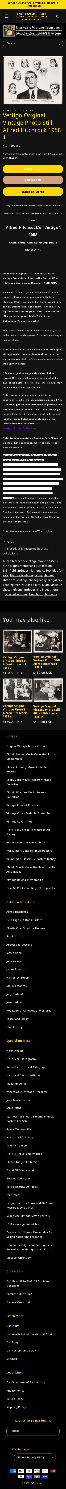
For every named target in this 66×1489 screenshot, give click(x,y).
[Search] (58, 43)
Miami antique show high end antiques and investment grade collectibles (32, 589)
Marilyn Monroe (16, 986)
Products (50, 594)
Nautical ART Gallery (19, 1137)
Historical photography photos (31, 575)
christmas (12, 1195)
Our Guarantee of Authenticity (25, 1382)
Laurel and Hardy (17, 1019)
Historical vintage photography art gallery (32, 580)
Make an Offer (33, 192)
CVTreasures (37, 1483)
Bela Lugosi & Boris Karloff (24, 920)
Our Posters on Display (21, 1350)
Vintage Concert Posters (22, 805)
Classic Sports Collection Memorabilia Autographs (30, 869)
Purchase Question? (19, 1294)
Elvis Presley (14, 1027)
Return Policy (14, 1399)
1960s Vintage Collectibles (23, 1224)
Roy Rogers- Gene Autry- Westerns (28, 1010)
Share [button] (11, 542)
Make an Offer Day (18, 1257)
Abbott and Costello (19, 944)
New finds (36, 594)
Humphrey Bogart (17, 977)
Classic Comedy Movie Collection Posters (27, 769)
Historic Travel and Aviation (24, 1154)
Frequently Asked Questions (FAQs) (29, 1334)
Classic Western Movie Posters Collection (26, 795)
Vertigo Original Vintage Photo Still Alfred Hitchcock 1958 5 (46, 662)
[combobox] (33, 43)
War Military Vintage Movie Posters (29, 850)
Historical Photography (21, 1059)
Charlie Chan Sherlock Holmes (25, 928)
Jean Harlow (14, 1002)
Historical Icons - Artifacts (23, 1075)
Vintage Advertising (19, 821)
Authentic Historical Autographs (27, 1067)
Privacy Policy (15, 1390)
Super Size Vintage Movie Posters (28, 1216)
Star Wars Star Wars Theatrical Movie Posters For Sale (30, 1119)
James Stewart (15, 969)
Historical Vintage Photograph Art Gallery (28, 832)
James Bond (14, 953)
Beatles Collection (18, 1178)
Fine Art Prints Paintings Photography (30, 888)
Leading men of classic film (21, 585)
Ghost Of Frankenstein (20, 1170)
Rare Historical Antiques (22, 1186)
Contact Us (33, 180)
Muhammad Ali (16, 1083)
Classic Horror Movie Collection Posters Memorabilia (32, 757)
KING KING (13, 1108)
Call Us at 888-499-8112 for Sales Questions (27, 1283)
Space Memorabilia (18, 1129)
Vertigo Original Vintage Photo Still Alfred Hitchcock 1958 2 (16, 662)
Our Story (12, 1326)
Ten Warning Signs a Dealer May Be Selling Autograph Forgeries (29, 1234)
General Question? (18, 1302)
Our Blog (12, 1342)
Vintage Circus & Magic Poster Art (28, 813)
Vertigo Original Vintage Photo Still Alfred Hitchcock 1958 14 (46, 711)
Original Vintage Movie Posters (26, 746)
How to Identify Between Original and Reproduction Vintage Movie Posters (30, 1247)
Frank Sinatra (14, 936)
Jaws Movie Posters (19, 1100)
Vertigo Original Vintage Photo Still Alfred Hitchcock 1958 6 (16, 711)
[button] (7, 16)
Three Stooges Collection (22, 1162)
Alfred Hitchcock (17, 911)
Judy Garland (14, 994)
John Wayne (13, 961)
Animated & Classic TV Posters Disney (31, 859)
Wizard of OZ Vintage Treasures (27, 1092)
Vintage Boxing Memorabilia (24, 880)
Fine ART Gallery (17, 1145)
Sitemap (11, 1359)
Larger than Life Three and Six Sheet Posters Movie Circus (30, 1205)
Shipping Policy (16, 1407)
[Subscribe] (55, 1431)
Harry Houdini (15, 1050)
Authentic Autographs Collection (27, 842)
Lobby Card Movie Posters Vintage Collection (28, 782)
